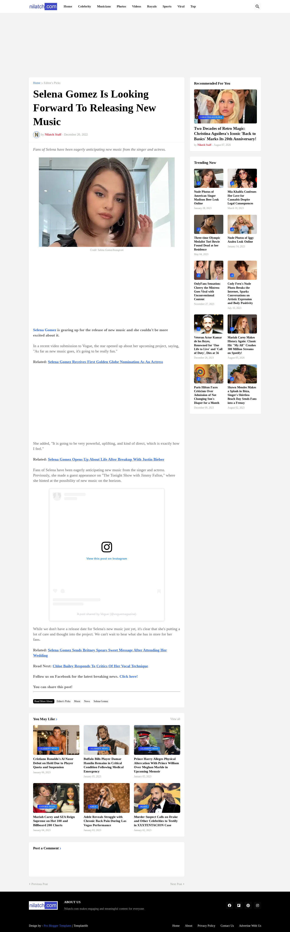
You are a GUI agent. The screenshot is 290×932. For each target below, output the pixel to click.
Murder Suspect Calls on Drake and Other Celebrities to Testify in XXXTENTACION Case (156, 821)
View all (175, 719)
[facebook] (229, 905)
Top (193, 6)
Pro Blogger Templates (57, 925)
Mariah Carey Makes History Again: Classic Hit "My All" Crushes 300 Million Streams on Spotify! (242, 345)
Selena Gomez (44, 330)
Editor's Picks (52, 83)
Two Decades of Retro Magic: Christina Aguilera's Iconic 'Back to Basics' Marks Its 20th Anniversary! (225, 133)
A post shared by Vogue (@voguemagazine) (106, 614)
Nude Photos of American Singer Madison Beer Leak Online (206, 197)
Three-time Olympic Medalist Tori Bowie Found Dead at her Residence (207, 243)
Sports (167, 6)
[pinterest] (248, 905)
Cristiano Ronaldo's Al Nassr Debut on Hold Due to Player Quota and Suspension (53, 763)
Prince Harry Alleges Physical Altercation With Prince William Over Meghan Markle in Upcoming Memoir (156, 765)
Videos (136, 6)
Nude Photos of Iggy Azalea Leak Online (241, 239)
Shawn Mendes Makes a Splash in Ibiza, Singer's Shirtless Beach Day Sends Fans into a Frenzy (242, 395)
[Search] (257, 6)
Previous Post (39, 884)
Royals (152, 6)
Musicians (104, 6)
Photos (121, 6)
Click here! (129, 676)
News (87, 701)
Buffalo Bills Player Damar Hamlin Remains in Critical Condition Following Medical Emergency (104, 765)
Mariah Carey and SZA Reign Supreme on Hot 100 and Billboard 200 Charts (54, 821)
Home (68, 6)
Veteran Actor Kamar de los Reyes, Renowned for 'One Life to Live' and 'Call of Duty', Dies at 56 (208, 345)
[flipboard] (238, 905)
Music (77, 701)
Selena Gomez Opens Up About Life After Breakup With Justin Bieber (106, 459)
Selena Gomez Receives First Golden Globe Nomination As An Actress (105, 362)
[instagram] (257, 905)
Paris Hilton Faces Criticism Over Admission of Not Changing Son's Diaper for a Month (206, 395)
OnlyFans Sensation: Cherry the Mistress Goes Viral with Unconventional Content (207, 291)
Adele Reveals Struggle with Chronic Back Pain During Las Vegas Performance (105, 821)
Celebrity (84, 6)
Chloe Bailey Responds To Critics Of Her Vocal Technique (100, 666)
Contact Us (227, 925)
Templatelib (81, 925)
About (188, 925)
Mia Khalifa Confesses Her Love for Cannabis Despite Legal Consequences (242, 197)
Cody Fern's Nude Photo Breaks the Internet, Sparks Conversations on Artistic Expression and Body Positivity (240, 293)
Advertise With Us (250, 925)
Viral (180, 6)
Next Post (176, 884)
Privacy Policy (206, 925)
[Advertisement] (145, 43)
